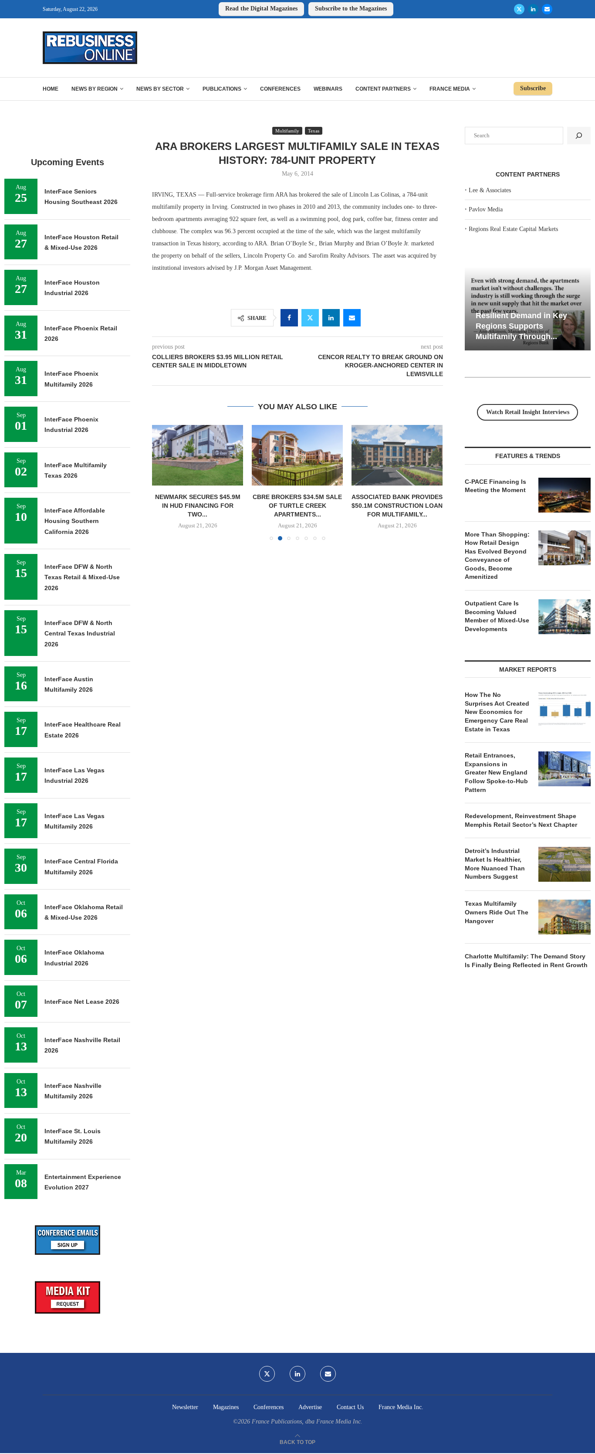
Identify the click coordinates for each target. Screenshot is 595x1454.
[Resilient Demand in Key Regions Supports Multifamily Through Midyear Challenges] (528, 309)
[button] (163, 482)
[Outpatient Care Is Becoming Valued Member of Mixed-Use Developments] (564, 616)
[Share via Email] (352, 317)
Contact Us (350, 1407)
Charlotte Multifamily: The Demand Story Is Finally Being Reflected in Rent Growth (526, 960)
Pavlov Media (486, 209)
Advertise (310, 1407)
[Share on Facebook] (289, 317)
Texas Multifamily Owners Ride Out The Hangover (496, 912)
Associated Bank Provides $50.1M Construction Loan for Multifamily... (397, 505)
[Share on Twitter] (310, 317)
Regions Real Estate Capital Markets (513, 229)
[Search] (579, 135)
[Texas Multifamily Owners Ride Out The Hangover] (564, 917)
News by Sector (160, 89)
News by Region (94, 89)
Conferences (280, 89)
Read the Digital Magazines (261, 8)
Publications (222, 89)
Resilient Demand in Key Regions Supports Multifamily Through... (521, 326)
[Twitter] (519, 9)
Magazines (226, 1407)
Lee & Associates (490, 190)
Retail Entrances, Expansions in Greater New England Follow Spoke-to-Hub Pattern (496, 772)
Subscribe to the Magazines (351, 8)
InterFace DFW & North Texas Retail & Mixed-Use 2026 (82, 577)
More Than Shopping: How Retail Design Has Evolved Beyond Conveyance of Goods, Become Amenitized (497, 556)
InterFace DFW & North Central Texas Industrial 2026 (79, 633)
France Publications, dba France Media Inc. (307, 1421)
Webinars (328, 89)
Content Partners (383, 89)
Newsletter (185, 1407)
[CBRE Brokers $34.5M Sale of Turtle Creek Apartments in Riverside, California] (297, 455)
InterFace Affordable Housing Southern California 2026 (74, 521)
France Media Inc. (401, 1407)
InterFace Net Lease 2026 (81, 1001)
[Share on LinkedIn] (331, 317)
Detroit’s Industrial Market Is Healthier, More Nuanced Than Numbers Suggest (495, 863)
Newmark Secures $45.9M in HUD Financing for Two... (197, 505)
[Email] (547, 9)
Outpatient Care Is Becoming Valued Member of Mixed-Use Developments (497, 616)
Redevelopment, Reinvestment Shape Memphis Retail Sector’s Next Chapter (521, 820)
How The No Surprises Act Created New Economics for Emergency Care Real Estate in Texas (497, 711)
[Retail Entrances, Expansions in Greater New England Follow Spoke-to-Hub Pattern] (564, 768)
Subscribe (533, 88)
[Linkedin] (533, 9)
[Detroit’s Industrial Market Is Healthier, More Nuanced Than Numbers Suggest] (564, 864)
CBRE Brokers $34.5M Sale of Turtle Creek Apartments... (297, 505)
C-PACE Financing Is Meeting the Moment (495, 486)
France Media (449, 89)
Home (50, 89)
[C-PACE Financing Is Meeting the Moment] (564, 495)
